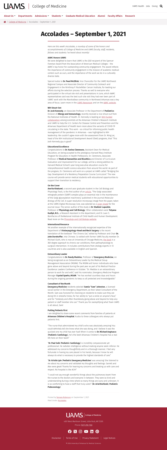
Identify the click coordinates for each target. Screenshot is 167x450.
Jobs (148, 6)
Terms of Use (72, 438)
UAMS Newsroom (84, 102)
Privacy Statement (90, 438)
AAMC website (109, 102)
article (88, 191)
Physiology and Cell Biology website (80, 219)
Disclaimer (56, 438)
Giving (154, 6)
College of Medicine (49, 6)
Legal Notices (109, 438)
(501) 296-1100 (86, 425)
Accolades (62, 400)
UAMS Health (138, 6)
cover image (102, 204)
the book (107, 240)
